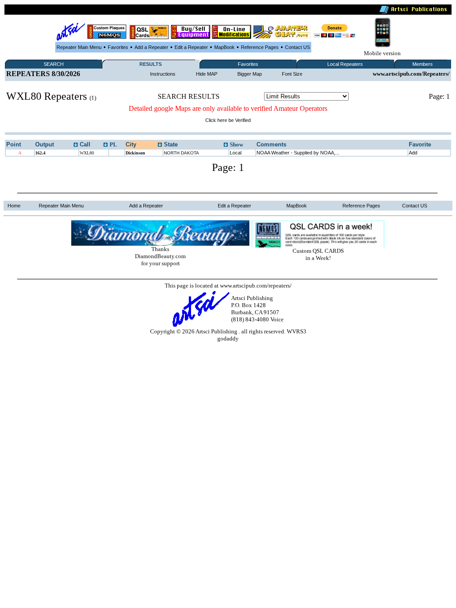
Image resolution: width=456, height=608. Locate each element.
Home (14, 205)
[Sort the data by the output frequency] (75, 145)
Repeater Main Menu (79, 47)
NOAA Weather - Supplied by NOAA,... (297, 152)
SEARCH (54, 64)
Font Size (292, 74)
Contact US (297, 47)
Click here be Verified (228, 120)
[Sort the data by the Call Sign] (105, 145)
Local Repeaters (345, 64)
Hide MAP (206, 74)
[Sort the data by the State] (226, 145)
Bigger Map (249, 74)
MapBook (224, 47)
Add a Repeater (151, 47)
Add (413, 152)
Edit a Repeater (191, 47)
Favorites (118, 47)
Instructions (162, 74)
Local (235, 152)
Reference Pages (260, 47)
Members (422, 64)
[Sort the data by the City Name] (160, 145)
